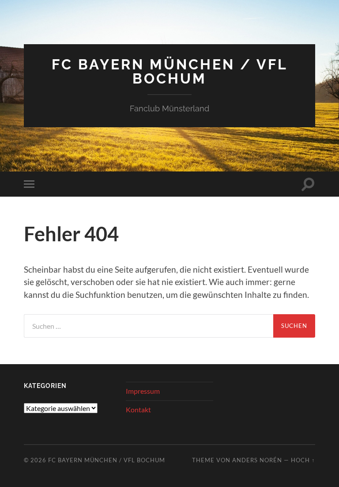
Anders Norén (257, 460)
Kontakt (138, 409)
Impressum (143, 391)
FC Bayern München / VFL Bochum (170, 71)
